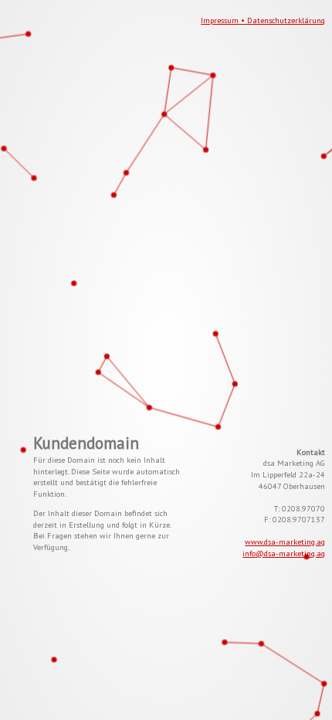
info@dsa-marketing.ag (283, 553)
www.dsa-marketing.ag (285, 541)
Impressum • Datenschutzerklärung (263, 20)
